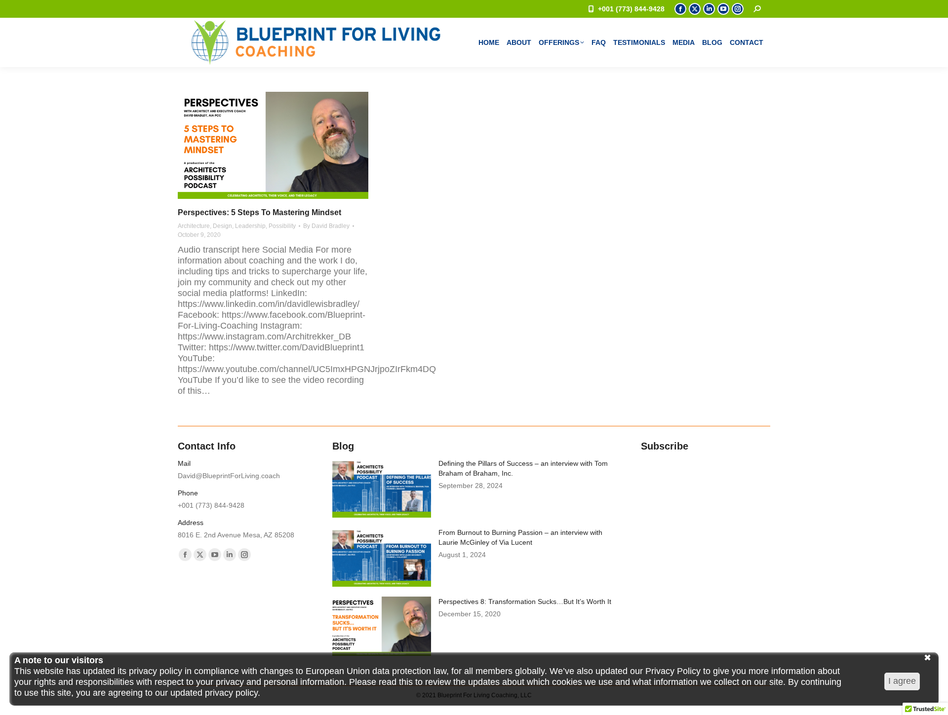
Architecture (194, 226)
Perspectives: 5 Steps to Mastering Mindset (259, 212)
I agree (902, 681)
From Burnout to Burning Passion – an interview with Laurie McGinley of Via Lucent (520, 537)
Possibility (282, 226)
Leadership (250, 226)
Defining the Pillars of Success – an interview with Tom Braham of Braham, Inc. (523, 468)
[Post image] (381, 488)
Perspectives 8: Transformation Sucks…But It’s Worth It (524, 601)
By (326, 226)
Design (222, 226)
